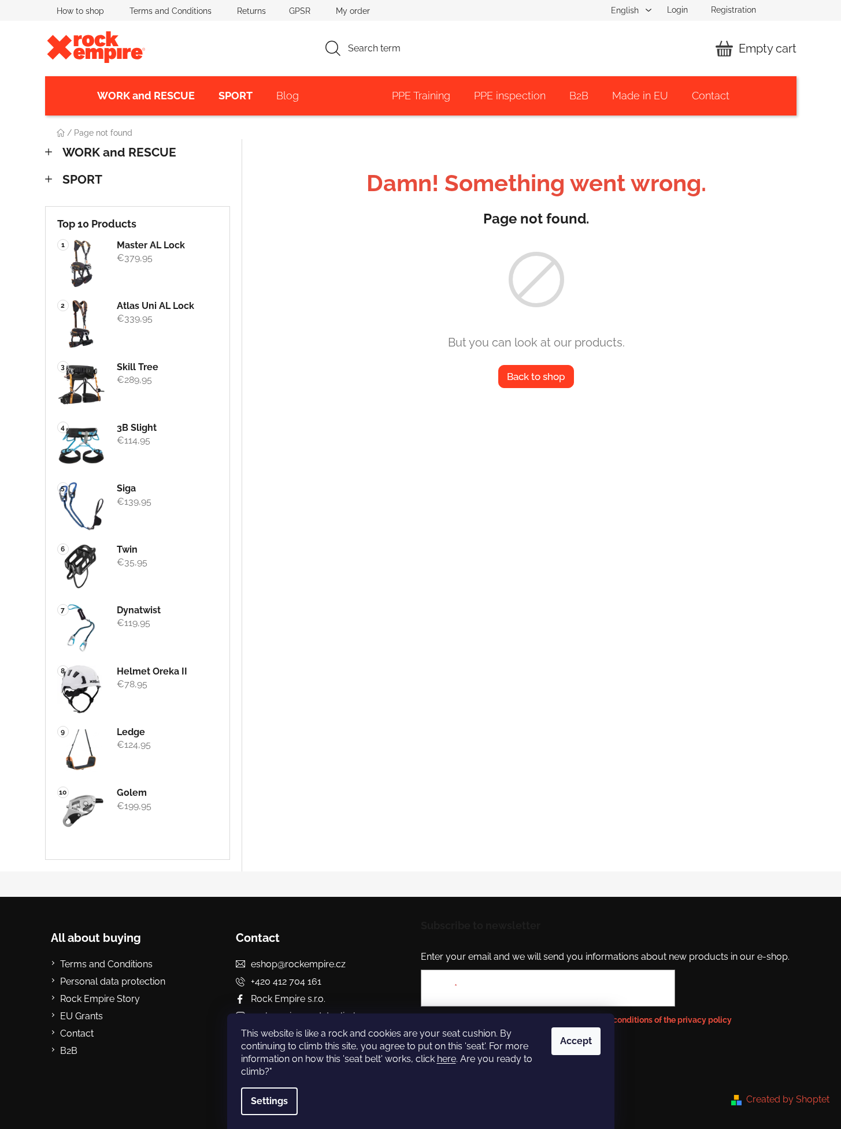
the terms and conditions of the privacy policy (645, 1019)
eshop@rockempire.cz (298, 964)
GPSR (299, 11)
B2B (68, 1050)
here (446, 1058)
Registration (733, 9)
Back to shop (536, 376)
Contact (77, 1033)
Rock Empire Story (100, 998)
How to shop (80, 11)
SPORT (82, 179)
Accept (576, 1040)
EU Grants (81, 1016)
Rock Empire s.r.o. (288, 998)
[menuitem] (146, 95)
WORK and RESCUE (119, 152)
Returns (251, 11)
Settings (269, 1101)
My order (353, 11)
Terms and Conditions (170, 11)
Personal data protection (112, 981)
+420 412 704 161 (286, 981)
